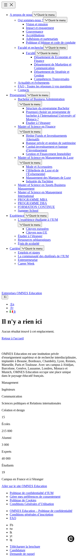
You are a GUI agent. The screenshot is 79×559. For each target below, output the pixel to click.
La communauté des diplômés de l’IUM (43, 256)
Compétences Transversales (51, 79)
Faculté (30, 53)
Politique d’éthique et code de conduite (51, 42)
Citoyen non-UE (36, 232)
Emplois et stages (29, 252)
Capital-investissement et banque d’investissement (47, 148)
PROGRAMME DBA (32, 203)
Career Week (26, 263)
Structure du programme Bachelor (47, 108)
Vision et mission (37, 24)
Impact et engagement (40, 28)
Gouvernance (34, 31)
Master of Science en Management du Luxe (46, 157)
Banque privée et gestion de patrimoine (51, 143)
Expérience (17, 215)
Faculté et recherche (30, 47)
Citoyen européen (37, 228)
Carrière (15, 248)
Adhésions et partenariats (42, 39)
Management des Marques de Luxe (48, 177)
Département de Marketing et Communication (52, 66)
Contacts (23, 90)
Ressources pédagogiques (34, 239)
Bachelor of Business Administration (41, 99)
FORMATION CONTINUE (36, 207)
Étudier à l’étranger (38, 123)
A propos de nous (21, 14)
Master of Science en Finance (37, 126)
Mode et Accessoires (39, 166)
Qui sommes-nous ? (30, 20)
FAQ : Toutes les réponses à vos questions (45, 86)
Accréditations (35, 35)
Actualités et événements (33, 82)
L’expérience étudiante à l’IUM (38, 219)
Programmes (18, 95)
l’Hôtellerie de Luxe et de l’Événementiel (42, 172)
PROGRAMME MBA (32, 199)
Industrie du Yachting (39, 181)
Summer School (28, 210)
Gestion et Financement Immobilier (48, 154)
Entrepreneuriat (27, 260)
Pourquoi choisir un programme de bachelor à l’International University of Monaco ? (50, 115)
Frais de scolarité (28, 243)
